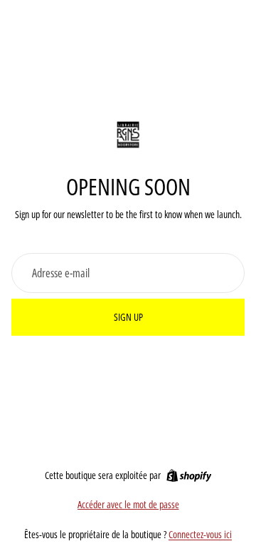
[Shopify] (188, 475)
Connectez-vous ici (200, 534)
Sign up (128, 317)
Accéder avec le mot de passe (128, 504)
